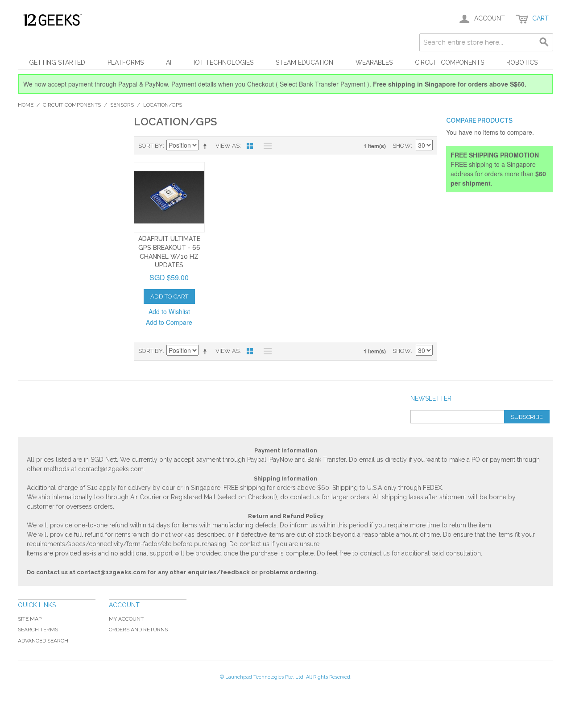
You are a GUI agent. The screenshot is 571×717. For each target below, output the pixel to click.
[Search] (544, 42)
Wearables (374, 62)
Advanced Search (43, 641)
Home (25, 105)
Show (402, 145)
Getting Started (57, 62)
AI (168, 62)
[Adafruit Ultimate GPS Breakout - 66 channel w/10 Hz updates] (169, 197)
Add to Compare (169, 322)
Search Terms (38, 629)
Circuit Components (449, 62)
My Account (126, 619)
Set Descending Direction (206, 146)
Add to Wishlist (169, 311)
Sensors (122, 105)
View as (227, 145)
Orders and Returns (138, 629)
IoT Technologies (223, 62)
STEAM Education (304, 62)
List (265, 146)
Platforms (126, 62)
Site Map (29, 619)
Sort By (150, 145)
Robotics (522, 62)
